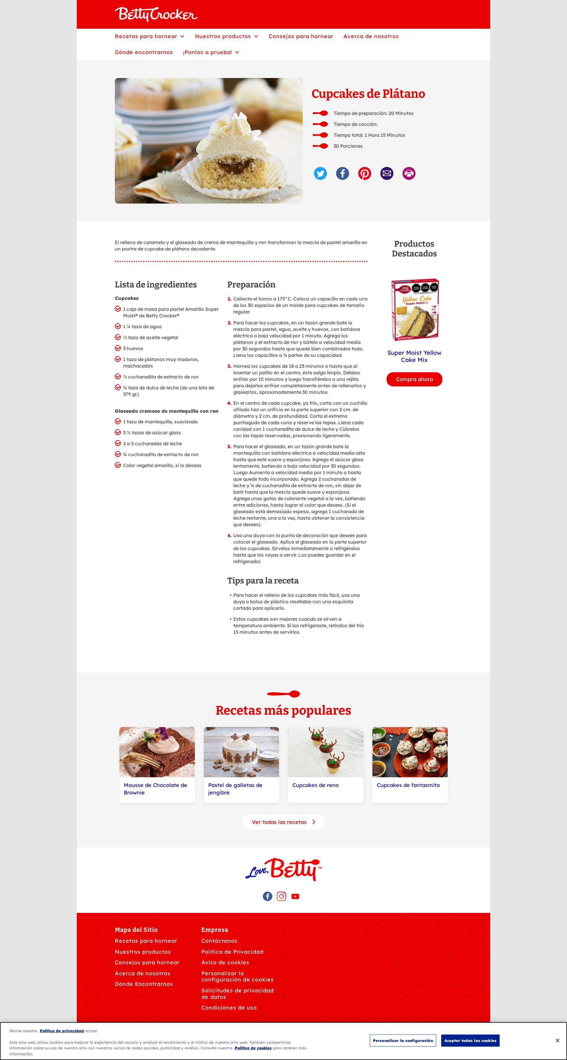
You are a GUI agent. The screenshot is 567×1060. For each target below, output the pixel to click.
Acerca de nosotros (142, 973)
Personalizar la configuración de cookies (237, 976)
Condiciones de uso (229, 1007)
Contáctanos (219, 940)
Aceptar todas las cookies (470, 1040)
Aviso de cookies (225, 962)
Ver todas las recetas (280, 822)
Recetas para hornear (146, 940)
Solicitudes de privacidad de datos (237, 993)
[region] (283, 1041)
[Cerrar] (557, 1040)
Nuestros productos (143, 951)
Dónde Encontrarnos (144, 984)
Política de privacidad (62, 1030)
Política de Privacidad (232, 951)
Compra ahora (414, 379)
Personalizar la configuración (403, 1040)
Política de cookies (253, 1048)
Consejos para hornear (147, 962)
